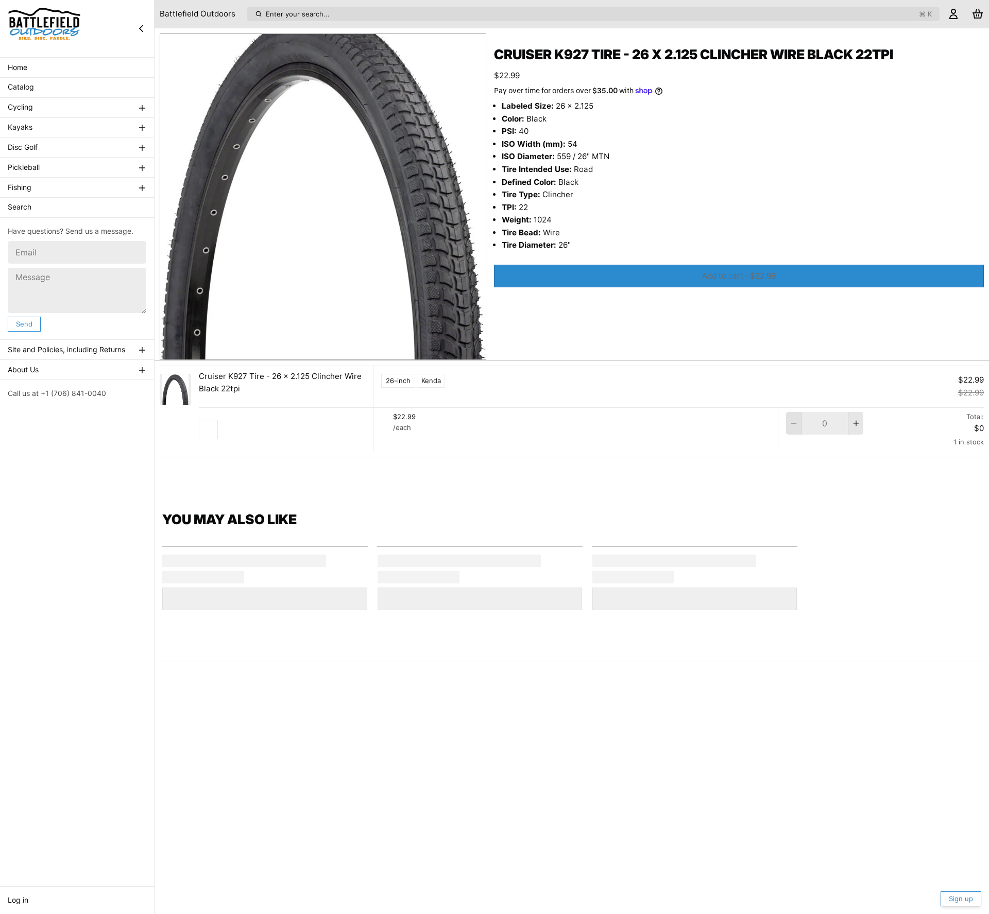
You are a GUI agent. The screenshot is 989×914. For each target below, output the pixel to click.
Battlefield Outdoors (197, 14)
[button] (739, 276)
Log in (18, 899)
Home (17, 67)
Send (24, 324)
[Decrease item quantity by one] (793, 423)
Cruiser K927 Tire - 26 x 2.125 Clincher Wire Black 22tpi (280, 382)
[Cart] (977, 14)
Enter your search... (599, 14)
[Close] (141, 28)
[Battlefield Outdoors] (44, 28)
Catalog (21, 87)
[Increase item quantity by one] (855, 423)
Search (19, 207)
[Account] (953, 14)
